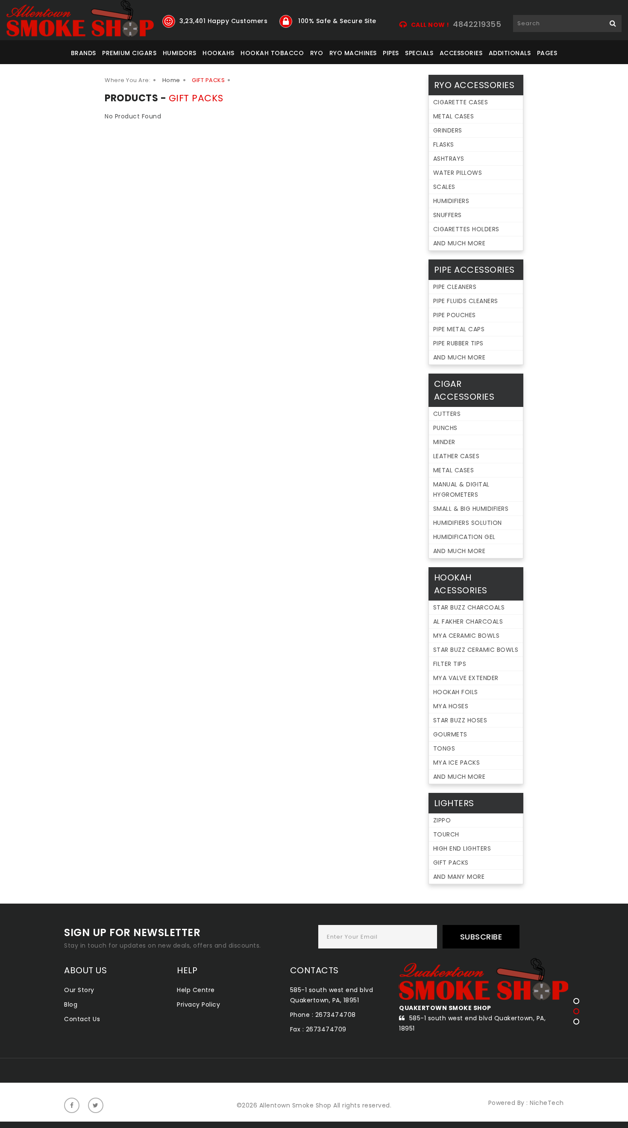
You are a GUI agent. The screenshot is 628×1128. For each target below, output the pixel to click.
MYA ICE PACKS (456, 762)
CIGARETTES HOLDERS (466, 229)
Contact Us (82, 1019)
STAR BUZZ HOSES (460, 720)
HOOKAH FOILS (455, 692)
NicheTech (547, 1103)
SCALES (444, 187)
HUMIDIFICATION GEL (464, 537)
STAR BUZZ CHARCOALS (469, 607)
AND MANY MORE (459, 876)
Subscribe (481, 936)
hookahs (218, 53)
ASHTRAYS (448, 158)
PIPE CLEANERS (455, 287)
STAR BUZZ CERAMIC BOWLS (476, 649)
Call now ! (430, 25)
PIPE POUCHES (454, 315)
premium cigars (129, 53)
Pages (547, 53)
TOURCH (446, 834)
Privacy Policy (198, 1004)
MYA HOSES (451, 706)
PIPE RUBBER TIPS (458, 343)
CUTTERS (447, 413)
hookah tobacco (272, 53)
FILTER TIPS (450, 664)
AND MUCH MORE (459, 243)
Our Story (79, 990)
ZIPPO (442, 820)
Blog (70, 1004)
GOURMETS (450, 734)
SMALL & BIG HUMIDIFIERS (471, 508)
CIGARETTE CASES (460, 102)
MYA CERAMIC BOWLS (466, 635)
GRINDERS (447, 130)
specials (419, 53)
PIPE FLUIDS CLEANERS (465, 301)
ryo (316, 53)
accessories (461, 53)
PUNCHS (445, 428)
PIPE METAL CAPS (459, 329)
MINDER (444, 442)
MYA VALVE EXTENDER (466, 678)
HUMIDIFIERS (451, 201)
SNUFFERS (447, 215)
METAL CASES (453, 116)
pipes (391, 53)
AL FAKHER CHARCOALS (468, 621)
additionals (510, 53)
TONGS (444, 748)
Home (171, 80)
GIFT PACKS (451, 862)
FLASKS (443, 144)
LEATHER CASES (456, 456)
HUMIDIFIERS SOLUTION (467, 522)
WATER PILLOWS (457, 172)
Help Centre (196, 990)
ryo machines (353, 53)
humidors (180, 53)
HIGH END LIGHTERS (462, 848)
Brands (83, 53)
